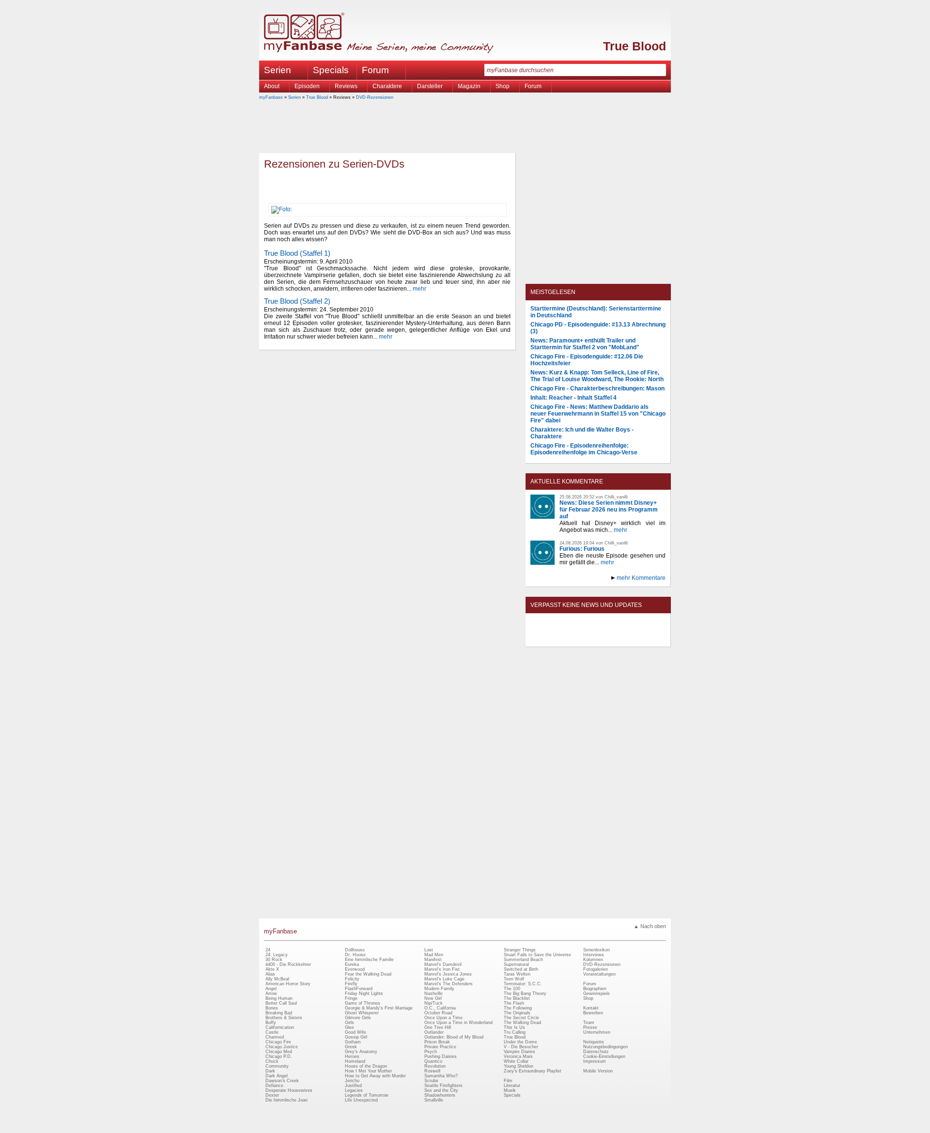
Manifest (433, 959)
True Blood (634, 46)
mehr (419, 288)
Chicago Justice (281, 1046)
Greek (351, 1046)
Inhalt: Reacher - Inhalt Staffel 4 (573, 397)
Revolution (435, 1066)
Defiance (274, 1085)
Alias (270, 974)
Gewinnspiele (596, 993)
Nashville (433, 993)
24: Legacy (276, 954)
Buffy (270, 1022)
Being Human (279, 998)
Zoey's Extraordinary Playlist (532, 1071)
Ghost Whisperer (362, 1012)
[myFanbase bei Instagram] (620, 638)
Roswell (432, 1071)
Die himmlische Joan (286, 1100)
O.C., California (440, 1008)
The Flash (514, 1003)
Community (277, 1066)
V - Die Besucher (521, 1046)
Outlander (434, 1032)
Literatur (512, 1085)
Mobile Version (598, 1071)
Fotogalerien (595, 969)
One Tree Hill (437, 1027)
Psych (430, 1051)
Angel (271, 988)
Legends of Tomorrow (366, 1095)
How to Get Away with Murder (375, 1075)
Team (588, 1022)
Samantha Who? (441, 1075)
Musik (510, 1090)
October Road (438, 1012)
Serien (294, 97)
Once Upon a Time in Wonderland (458, 1022)
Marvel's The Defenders (448, 983)
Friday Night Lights (364, 993)
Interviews (593, 954)
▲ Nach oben (650, 926)
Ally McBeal (277, 979)
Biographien (594, 988)
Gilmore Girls (358, 1017)
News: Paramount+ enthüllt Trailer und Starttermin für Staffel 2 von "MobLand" (584, 344)
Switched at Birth (521, 969)
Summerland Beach (523, 959)
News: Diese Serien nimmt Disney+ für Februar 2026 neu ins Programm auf (608, 509)
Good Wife (355, 1032)
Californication (279, 1027)
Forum (375, 70)
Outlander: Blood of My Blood (453, 1037)
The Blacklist (517, 998)
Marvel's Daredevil (443, 964)
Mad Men (433, 954)
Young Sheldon (518, 1066)
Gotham (353, 1042)
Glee (349, 1027)
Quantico (433, 1061)
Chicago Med (278, 1051)
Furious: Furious (581, 548)
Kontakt (591, 1008)
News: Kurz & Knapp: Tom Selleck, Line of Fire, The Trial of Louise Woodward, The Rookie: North (597, 376)
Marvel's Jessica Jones (448, 974)
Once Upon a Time (443, 1017)
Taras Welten (517, 974)
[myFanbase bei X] (598, 638)
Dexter (272, 1095)
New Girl (433, 998)
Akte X (272, 969)
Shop (588, 998)
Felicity (352, 979)
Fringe (351, 998)
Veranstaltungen (599, 974)
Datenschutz (596, 1051)
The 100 (512, 988)
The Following (518, 1008)
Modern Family (439, 988)
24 (267, 949)
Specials (331, 70)
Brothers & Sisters (283, 1017)
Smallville (433, 1100)
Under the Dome (520, 1042)
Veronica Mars (518, 1056)
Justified (353, 1085)
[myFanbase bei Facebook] (576, 638)
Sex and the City (441, 1090)
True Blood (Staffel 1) (297, 253)
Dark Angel (276, 1075)
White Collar (516, 1061)
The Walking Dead (522, 1022)
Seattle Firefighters (443, 1085)
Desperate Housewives (288, 1090)
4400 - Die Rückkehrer (288, 964)
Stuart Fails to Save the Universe (537, 954)
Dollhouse (355, 949)
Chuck (272, 1061)
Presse (590, 1027)
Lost (428, 949)
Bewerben (593, 1012)
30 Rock (273, 959)
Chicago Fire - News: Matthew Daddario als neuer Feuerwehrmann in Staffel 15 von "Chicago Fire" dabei (598, 414)
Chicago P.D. (278, 1056)
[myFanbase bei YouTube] (643, 638)
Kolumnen (593, 959)
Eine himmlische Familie (369, 959)
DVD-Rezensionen (374, 97)
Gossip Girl (356, 1037)
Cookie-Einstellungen (604, 1056)
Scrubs (431, 1080)
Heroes (352, 1056)
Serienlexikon (596, 949)
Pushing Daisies (440, 1056)
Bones (271, 1008)
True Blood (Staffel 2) (297, 301)
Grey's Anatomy (361, 1051)
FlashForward (358, 988)
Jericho (352, 1080)
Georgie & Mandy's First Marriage (379, 1008)
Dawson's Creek (282, 1080)
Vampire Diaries (519, 1051)
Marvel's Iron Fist (442, 969)
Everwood (355, 969)
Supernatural (516, 964)
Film (508, 1080)
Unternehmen (596, 1032)
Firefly (351, 983)
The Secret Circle (521, 1017)
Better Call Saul (281, 1003)
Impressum (594, 1061)
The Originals (517, 1012)
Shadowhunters (439, 1095)
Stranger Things (520, 949)
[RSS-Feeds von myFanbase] (553, 638)
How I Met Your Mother (368, 1071)
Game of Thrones (362, 1003)
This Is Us (514, 1027)
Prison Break (437, 1042)
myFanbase (271, 97)
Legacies (354, 1090)
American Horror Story (287, 983)
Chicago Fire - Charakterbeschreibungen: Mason (597, 388)
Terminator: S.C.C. (523, 983)
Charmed (274, 1037)
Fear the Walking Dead (368, 974)
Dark (270, 1071)
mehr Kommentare (641, 577)
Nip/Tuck (433, 1003)
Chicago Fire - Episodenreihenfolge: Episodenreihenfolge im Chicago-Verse (583, 449)
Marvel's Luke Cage (444, 979)
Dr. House (355, 954)
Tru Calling (515, 1032)
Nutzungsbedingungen (605, 1046)
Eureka (352, 964)
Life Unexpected (361, 1100)
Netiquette (593, 1042)
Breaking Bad (278, 1012)
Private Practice (440, 1046)
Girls (349, 1022)
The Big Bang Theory (525, 993)
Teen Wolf (514, 979)
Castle (272, 1032)
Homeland (355, 1061)
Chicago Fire (278, 1042)
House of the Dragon (366, 1066)
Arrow (271, 993)
